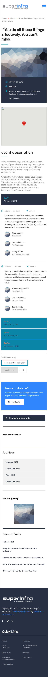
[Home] (15, 6)
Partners (26, 653)
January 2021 (12, 462)
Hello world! (8, 542)
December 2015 (13, 481)
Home (4, 18)
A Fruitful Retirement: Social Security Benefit (24, 564)
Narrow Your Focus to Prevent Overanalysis (23, 557)
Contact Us (27, 657)
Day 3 (11, 334)
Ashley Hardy (17, 251)
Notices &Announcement (8, 658)
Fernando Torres (18, 242)
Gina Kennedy (17, 233)
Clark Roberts (17, 307)
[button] (14, 402)
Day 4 (11, 344)
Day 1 (10, 199)
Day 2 (11, 323)
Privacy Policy (7, 664)
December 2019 (13, 468)
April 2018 (10, 475)
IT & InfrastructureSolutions (30, 647)
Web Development (22, 611)
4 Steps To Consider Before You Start (20, 571)
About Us (26, 641)
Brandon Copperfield (20, 288)
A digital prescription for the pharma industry (20, 549)
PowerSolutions (6, 647)
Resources (6, 653)
